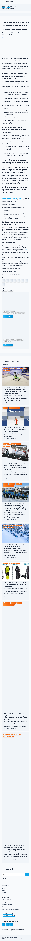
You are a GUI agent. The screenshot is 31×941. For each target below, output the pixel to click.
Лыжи (19, 33)
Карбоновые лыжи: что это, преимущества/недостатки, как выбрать (15, 717)
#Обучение (17, 275)
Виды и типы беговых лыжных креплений (15, 585)
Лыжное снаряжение (14, 563)
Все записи (5, 364)
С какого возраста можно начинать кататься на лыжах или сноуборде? (14, 849)
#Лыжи (11, 275)
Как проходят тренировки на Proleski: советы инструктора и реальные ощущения (15, 391)
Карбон (13, 603)
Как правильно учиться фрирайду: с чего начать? (13, 547)
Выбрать (9, 316)
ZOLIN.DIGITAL (13, 937)
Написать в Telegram (8, 918)
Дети (5, 734)
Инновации (6, 603)
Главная (3, 6)
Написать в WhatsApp (9, 915)
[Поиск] (27, 874)
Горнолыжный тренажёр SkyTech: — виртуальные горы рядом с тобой (15, 467)
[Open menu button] (28, 2)
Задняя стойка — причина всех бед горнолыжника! (15, 430)
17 (5, 290)
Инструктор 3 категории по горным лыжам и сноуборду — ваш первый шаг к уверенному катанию (15, 508)
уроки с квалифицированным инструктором (15, 197)
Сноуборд (12, 368)
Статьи (8, 6)
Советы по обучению (21, 368)
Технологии (6, 370)
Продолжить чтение (9, 402)
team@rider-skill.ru (8, 913)
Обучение (23, 33)
